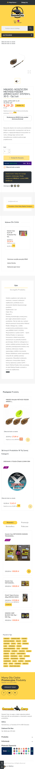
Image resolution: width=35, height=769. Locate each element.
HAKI (19, 643)
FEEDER (24, 638)
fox (18, 648)
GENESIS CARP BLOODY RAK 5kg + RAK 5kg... (11, 615)
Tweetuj (15, 186)
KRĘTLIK (25, 663)
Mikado (8, 404)
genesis (14, 651)
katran (26, 656)
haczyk (27, 661)
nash (5, 666)
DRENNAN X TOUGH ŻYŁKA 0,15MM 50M (17, 461)
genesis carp (15, 638)
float (13, 653)
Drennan (6, 465)
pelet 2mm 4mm (14, 666)
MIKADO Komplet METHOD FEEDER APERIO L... (17, 400)
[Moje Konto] (2, 767)
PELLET (18, 641)
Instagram (15, 693)
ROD (5, 663)
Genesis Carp (9, 538)
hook (13, 643)
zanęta (6, 656)
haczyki (21, 651)
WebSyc (11, 766)
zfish (11, 663)
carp (24, 641)
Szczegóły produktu (17, 290)
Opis (16, 285)
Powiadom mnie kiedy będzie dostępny (20, 206)
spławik (25, 643)
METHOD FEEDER (9, 641)
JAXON (29, 651)
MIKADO (6, 638)
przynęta (14, 656)
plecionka (14, 658)
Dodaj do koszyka (17, 158)
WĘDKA (6, 653)
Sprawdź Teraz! (10, 687)
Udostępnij (12, 186)
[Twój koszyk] (2, 763)
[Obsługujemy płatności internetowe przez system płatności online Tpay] (17, 751)
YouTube (9, 693)
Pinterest (18, 186)
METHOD (24, 648)
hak (20, 656)
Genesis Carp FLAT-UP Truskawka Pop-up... (11, 233)
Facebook (3, 693)
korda (22, 658)
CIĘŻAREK (18, 663)
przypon (7, 651)
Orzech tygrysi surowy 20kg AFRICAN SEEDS (12, 596)
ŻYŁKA (19, 646)
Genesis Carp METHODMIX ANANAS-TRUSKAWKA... (16, 535)
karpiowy (7, 661)
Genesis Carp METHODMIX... (9, 582)
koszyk (6, 658)
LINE (5, 646)
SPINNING (12, 646)
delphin (6, 643)
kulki (14, 661)
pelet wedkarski (9, 648)
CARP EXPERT (21, 653)
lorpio (21, 661)
